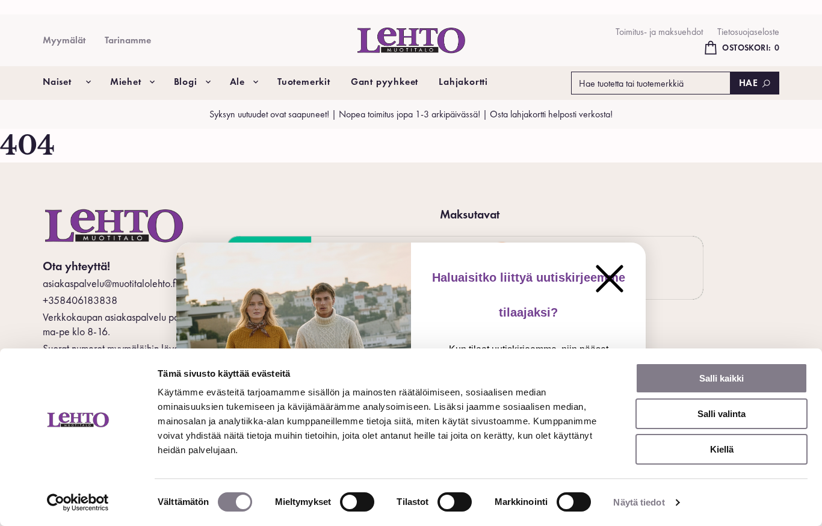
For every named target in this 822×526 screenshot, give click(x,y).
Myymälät (64, 40)
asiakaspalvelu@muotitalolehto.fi (110, 283)
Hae (748, 82)
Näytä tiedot (638, 502)
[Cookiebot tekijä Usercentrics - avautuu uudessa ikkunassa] (78, 503)
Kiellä (722, 449)
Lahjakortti (463, 81)
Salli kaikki (721, 378)
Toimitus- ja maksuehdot (659, 31)
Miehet (125, 81)
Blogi (185, 81)
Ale (237, 81)
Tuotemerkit (303, 81)
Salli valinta (721, 414)
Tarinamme (128, 40)
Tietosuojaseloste (748, 31)
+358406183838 (80, 300)
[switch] (357, 502)
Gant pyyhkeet (384, 81)
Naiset (57, 81)
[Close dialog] (609, 279)
